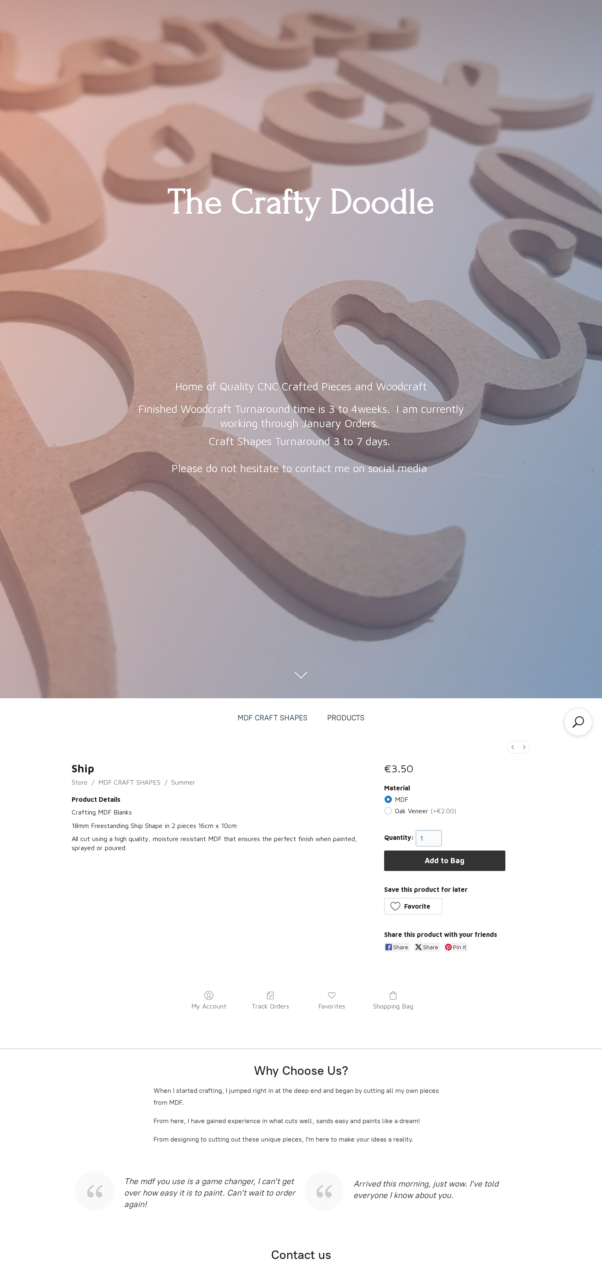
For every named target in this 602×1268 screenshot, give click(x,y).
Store (80, 782)
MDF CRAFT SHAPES (273, 717)
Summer (183, 782)
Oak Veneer (425, 810)
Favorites (331, 1006)
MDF (401, 799)
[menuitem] (512, 747)
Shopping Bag (393, 1006)
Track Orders (270, 1006)
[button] (413, 906)
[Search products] (578, 722)
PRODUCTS (345, 717)
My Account (208, 1006)
